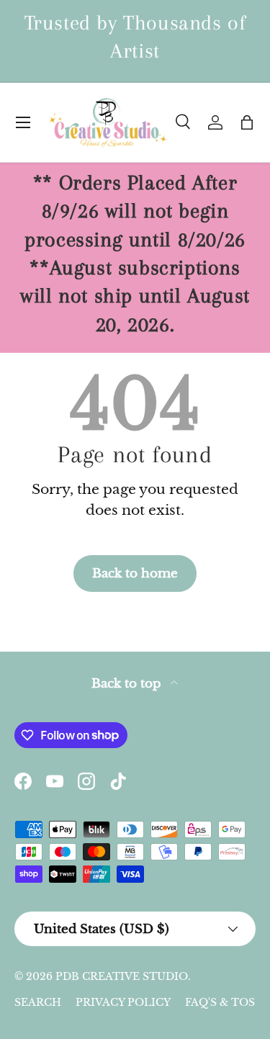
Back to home (135, 573)
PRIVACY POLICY (123, 1002)
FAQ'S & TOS (220, 1002)
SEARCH (37, 1002)
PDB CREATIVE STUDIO (121, 976)
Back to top (128, 683)
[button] (247, 122)
